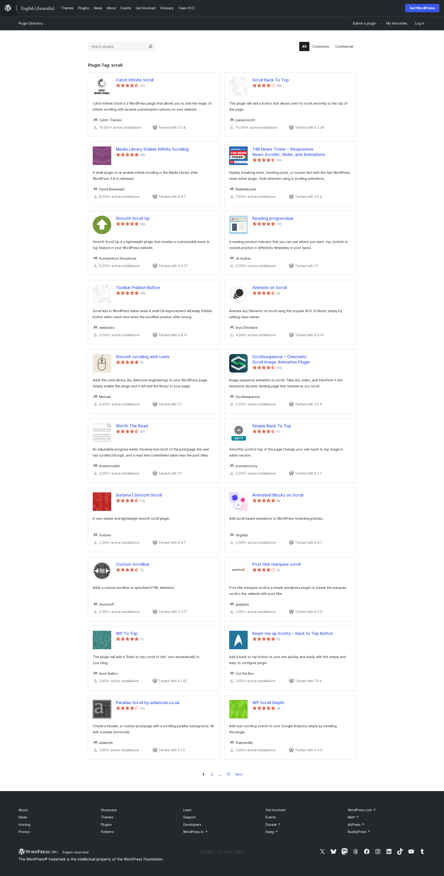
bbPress (356, 824)
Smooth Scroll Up (133, 218)
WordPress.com (362, 810)
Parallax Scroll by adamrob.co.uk (148, 702)
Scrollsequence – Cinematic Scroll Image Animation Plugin (281, 359)
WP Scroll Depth (268, 702)
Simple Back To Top (271, 425)
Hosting (24, 824)
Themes (107, 817)
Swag (271, 832)
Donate (273, 824)
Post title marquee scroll (276, 564)
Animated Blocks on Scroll (277, 495)
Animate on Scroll (269, 287)
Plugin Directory (30, 23)
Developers (192, 824)
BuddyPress (359, 832)
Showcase (109, 810)
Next (239, 774)
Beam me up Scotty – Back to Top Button (292, 633)
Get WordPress (422, 8)
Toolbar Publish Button (138, 287)
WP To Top (127, 633)
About (23, 810)
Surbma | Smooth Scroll (139, 495)
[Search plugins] (150, 46)
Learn (187, 810)
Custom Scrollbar (133, 564)
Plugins (106, 824)
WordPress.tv (195, 832)
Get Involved (275, 810)
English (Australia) (76, 852)
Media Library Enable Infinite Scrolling (152, 149)
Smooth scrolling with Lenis (143, 356)
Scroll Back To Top (270, 80)
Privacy (24, 832)
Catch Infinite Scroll (135, 80)
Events (270, 817)
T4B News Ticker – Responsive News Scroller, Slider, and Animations (288, 152)
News (22, 817)
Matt (353, 817)
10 (228, 774)
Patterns (107, 832)
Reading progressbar (273, 218)
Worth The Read (132, 425)
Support (189, 817)
